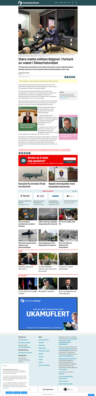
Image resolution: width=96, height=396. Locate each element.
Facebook (41, 353)
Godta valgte (16, 392)
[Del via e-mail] (72, 77)
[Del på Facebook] (65, 77)
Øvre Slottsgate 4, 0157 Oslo (25, 352)
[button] (73, 191)
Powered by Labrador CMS (48, 394)
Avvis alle (24, 392)
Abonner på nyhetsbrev (44, 365)
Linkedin (41, 359)
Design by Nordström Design (65, 383)
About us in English (63, 381)
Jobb (69, 2)
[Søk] (72, 3)
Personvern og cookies (44, 350)
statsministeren (22, 150)
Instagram (41, 356)
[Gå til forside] (28, 3)
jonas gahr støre (54, 150)
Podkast (65, 2)
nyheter (35, 150)
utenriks (30, 150)
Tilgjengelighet (42, 348)
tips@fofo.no (62, 96)
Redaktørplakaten (63, 344)
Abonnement (42, 345)
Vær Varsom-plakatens (65, 348)
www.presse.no (63, 369)
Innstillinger (9, 392)
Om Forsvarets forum (44, 339)
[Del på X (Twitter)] (67, 77)
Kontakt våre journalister (24, 342)
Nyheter (56, 2)
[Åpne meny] (76, 3)
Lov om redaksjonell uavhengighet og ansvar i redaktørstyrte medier (68, 340)
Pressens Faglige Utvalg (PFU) (67, 358)
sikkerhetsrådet (66, 150)
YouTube (41, 362)
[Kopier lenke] (74, 77)
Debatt (60, 2)
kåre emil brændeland (44, 150)
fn (60, 150)
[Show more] (76, 92)
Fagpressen (61, 373)
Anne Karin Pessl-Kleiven (24, 347)
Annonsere (41, 342)
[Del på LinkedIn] (70, 77)
